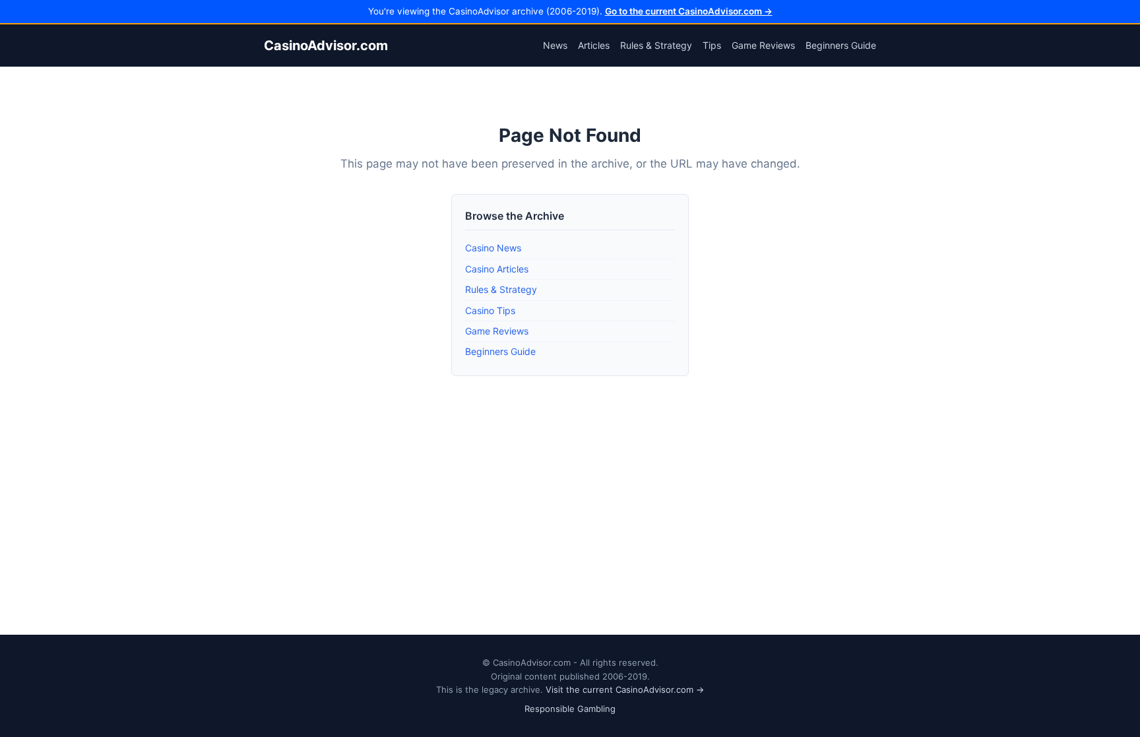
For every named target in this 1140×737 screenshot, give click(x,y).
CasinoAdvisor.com (326, 45)
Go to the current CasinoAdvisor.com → (689, 11)
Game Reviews (763, 45)
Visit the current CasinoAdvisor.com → (625, 689)
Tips (712, 45)
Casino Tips (490, 310)
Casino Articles (496, 268)
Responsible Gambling (570, 708)
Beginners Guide (841, 45)
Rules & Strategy (656, 45)
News (555, 45)
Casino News (493, 247)
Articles (594, 45)
